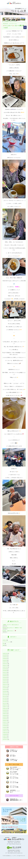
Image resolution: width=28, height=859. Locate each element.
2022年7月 (5, 689)
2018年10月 (5, 732)
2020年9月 (5, 710)
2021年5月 (5, 698)
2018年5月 (5, 737)
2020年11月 (5, 706)
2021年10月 (5, 694)
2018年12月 (5, 730)
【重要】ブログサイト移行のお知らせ (11, 624)
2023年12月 (5, 663)
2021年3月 (5, 700)
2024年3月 (5, 660)
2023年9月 (5, 669)
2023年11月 (5, 665)
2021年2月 (5, 701)
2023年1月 (5, 682)
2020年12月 (5, 705)
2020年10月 (5, 708)
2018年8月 (5, 734)
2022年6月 (5, 691)
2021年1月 (5, 703)
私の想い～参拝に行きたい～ (9, 630)
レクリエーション (6, 641)
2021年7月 (5, 696)
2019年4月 (5, 725)
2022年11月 (5, 686)
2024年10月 (5, 653)
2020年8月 (5, 712)
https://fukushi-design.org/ (15, 844)
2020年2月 (5, 720)
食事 (4, 645)
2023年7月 (5, 672)
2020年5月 (5, 717)
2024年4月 (5, 658)
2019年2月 (5, 729)
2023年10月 (5, 667)
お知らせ (4, 640)
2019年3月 (5, 727)
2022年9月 (5, 687)
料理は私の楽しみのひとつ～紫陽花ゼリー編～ (12, 627)
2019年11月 (5, 722)
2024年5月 (5, 656)
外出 (4, 643)
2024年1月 (5, 662)
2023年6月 (5, 674)
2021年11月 (5, 693)
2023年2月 (5, 681)
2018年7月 (5, 736)
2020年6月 (5, 715)
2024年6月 (5, 655)
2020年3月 (5, 718)
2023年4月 (5, 677)
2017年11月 (5, 739)
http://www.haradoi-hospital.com (15, 853)
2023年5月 (5, 675)
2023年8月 (5, 670)
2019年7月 (5, 724)
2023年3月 (5, 679)
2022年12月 (5, 684)
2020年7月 (5, 713)
